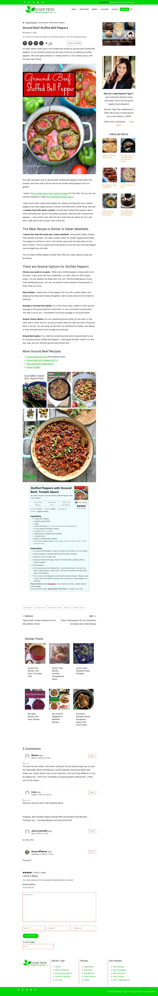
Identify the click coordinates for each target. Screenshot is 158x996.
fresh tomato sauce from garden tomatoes (50, 193)
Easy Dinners (90, 976)
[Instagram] (33, 2)
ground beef (40, 607)
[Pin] (25, 43)
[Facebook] (24, 2)
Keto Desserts (119, 973)
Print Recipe (82, 502)
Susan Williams (39, 851)
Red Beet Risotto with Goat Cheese (34, 716)
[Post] (36, 43)
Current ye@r (29, 942)
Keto (115, 967)
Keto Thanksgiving (121, 980)
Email (52, 928)
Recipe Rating (29, 884)
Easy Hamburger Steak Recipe (39, 364)
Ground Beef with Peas (37, 357)
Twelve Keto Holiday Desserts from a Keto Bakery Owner (39, 620)
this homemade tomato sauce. (60, 197)
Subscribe (124, 9)
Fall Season (89, 973)
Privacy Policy (136, 991)
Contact (115, 9)
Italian (86, 980)
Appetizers (89, 967)
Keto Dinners (118, 976)
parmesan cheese (55, 607)
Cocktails (88, 970)
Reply (92, 756)
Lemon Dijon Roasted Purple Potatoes (83, 671)
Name (27, 928)
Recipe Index (84, 9)
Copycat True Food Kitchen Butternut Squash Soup (108, 213)
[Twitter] (38, 2)
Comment (29, 894)
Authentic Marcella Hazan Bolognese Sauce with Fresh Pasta (83, 719)
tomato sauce (78, 607)
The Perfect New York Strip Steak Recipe (122, 2)
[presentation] (35, 653)
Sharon (35, 755)
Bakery (94, 9)
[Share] (30, 43)
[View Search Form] (131, 9)
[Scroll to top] (153, 988)
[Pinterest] (29, 2)
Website (78, 928)
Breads (121, 967)
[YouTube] (42, 2)
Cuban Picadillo (33, 367)
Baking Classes (62, 970)
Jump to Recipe (74, 43)
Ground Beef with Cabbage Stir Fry (42, 360)
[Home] (23, 23)
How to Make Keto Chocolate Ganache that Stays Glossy (127, 213)
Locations (104, 9)
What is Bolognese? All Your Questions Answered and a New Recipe (78, 620)
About (74, 9)
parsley (67, 607)
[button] (78, 506)
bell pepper (28, 607)
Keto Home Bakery (63, 973)
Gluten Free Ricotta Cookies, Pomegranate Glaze (58, 673)
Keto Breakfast (119, 970)
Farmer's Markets (63, 976)
